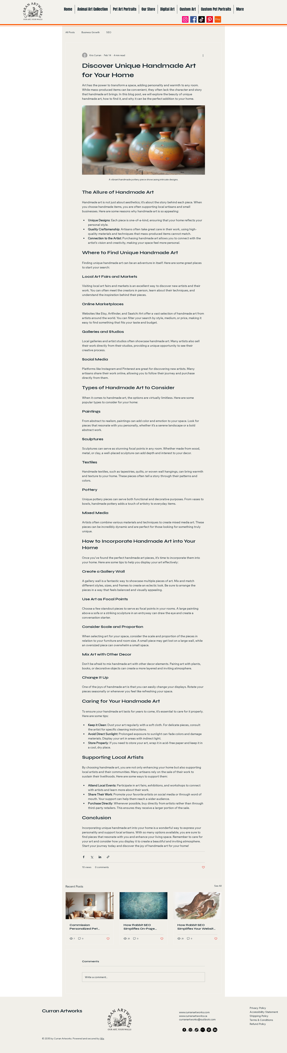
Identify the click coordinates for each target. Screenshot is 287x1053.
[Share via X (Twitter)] (91, 857)
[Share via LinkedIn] (99, 857)
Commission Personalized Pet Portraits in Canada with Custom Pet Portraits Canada (89, 926)
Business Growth (90, 32)
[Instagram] (185, 19)
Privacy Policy (258, 1008)
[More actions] (203, 55)
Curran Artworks (62, 1011)
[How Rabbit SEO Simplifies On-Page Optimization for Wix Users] (144, 905)
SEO (108, 32)
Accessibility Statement (264, 1012)
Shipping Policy (259, 1016)
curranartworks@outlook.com (197, 1019)
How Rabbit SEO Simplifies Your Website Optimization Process (196, 926)
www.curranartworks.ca (193, 1016)
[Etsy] (218, 19)
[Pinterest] (209, 19)
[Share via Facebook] (83, 857)
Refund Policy (258, 1024)
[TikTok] (201, 19)
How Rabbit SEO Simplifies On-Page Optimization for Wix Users (140, 926)
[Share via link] (108, 857)
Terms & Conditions (261, 1020)
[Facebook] (193, 19)
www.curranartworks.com (194, 1012)
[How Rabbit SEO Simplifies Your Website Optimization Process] (197, 905)
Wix (102, 1038)
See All (218, 885)
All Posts (70, 32)
